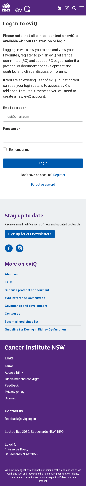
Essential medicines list (21, 321)
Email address (15, 108)
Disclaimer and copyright (22, 379)
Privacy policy (14, 392)
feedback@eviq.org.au (20, 419)
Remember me (19, 149)
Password (12, 129)
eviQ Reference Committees (25, 298)
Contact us (12, 313)
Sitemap (10, 398)
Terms (9, 366)
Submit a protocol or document (27, 290)
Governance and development (26, 306)
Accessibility (14, 372)
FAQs (8, 282)
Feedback (12, 385)
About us (11, 274)
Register (59, 175)
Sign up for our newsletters (29, 234)
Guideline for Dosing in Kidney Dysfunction (35, 329)
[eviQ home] (16, 7)
